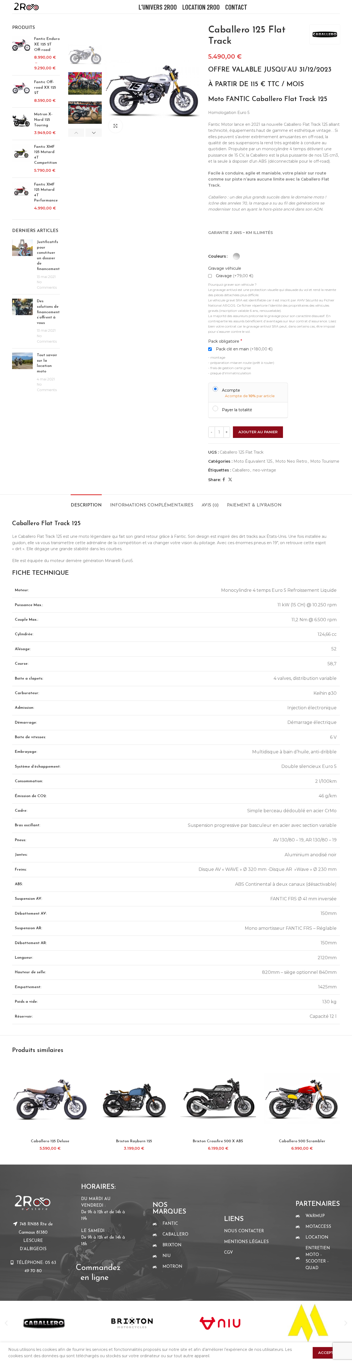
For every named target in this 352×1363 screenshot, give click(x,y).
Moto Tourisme (324, 461)
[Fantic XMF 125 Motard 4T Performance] (21, 196)
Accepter (328, 1352)
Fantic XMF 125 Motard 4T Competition (45, 155)
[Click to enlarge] (115, 126)
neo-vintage (264, 470)
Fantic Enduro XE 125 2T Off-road (47, 44)
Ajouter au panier (257, 432)
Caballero (241, 470)
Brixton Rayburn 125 (134, 1141)
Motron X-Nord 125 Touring (43, 119)
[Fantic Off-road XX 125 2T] (21, 91)
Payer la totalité (237, 409)
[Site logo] (26, 6)
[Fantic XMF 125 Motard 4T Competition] (21, 158)
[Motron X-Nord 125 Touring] (21, 123)
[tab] (86, 502)
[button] (6, 1323)
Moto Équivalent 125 (252, 461)
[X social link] (230, 479)
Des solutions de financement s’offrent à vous (48, 312)
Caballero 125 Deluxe (50, 1141)
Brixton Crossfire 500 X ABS (218, 1141)
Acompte (231, 390)
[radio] (236, 256)
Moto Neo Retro (291, 461)
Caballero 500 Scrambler (302, 1141)
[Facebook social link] (224, 479)
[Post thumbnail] (22, 264)
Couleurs (217, 256)
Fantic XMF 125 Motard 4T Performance (46, 192)
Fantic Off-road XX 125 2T (45, 87)
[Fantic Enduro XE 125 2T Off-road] (21, 53)
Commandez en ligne (99, 1268)
